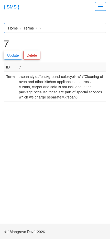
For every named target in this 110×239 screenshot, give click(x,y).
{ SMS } (11, 6)
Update (13, 55)
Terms (29, 28)
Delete (32, 55)
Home (13, 28)
